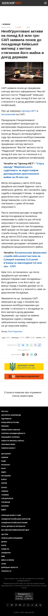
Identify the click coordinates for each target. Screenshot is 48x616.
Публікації (5, 502)
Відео (3, 472)
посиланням (8, 114)
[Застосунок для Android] (32, 605)
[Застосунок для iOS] (36, 605)
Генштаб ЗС (6, 571)
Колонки (5, 506)
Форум (4, 483)
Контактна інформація (11, 415)
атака (3, 564)
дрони (4, 542)
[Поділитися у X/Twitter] (23, 345)
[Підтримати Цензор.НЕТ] (24, 376)
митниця (18, 338)
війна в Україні (7, 560)
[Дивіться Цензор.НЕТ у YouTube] (20, 605)
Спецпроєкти (7, 498)
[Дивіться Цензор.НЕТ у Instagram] (28, 605)
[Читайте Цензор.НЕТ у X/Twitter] (11, 605)
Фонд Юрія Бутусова (10, 422)
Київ (3, 556)
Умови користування (10, 430)
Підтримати (6, 419)
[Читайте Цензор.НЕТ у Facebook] (7, 605)
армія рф (5, 549)
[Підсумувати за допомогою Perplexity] (31, 354)
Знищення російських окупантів (15, 519)
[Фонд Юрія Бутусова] (24, 366)
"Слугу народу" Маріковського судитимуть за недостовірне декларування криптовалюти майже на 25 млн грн (24, 170)
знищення (6, 553)
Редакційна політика (10, 437)
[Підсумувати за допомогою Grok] (35, 354)
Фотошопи (6, 476)
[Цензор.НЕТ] (12, 3)
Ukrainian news (8, 444)
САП (30, 338)
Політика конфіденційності (13, 433)
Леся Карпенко (15, 331)
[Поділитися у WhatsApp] (31, 345)
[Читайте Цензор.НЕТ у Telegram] (15, 605)
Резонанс (5, 465)
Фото (3, 468)
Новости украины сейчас (12, 441)
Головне (5, 495)
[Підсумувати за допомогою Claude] (27, 354)
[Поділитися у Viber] (35, 345)
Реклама (5, 426)
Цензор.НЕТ (29, 111)
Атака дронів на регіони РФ (13, 526)
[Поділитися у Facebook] (18, 345)
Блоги (4, 479)
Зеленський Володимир (12, 538)
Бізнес (4, 487)
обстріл (4, 534)
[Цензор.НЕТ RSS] (40, 605)
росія (3, 545)
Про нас (4, 411)
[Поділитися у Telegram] (27, 345)
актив (41, 338)
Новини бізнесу (8, 448)
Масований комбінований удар (15, 530)
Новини (6, 24)
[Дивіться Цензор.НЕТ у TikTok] (24, 605)
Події (3, 461)
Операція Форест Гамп (11, 515)
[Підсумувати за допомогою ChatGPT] (23, 354)
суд (6, 338)
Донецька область (9, 567)
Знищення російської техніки (14, 523)
